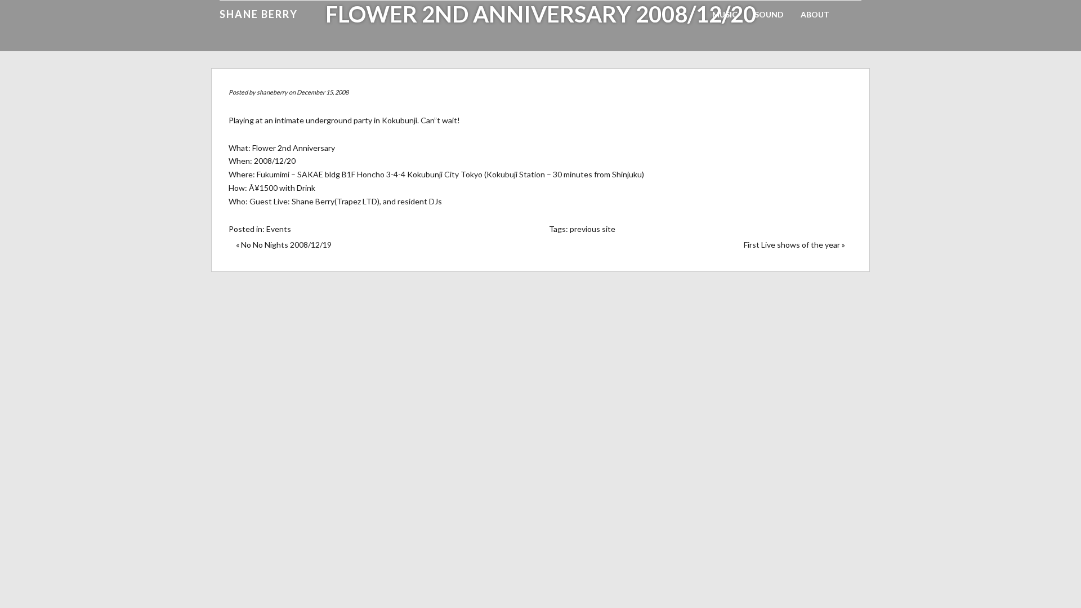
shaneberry (272, 92)
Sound (769, 14)
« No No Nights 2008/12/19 (284, 244)
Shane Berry (259, 14)
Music (725, 14)
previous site (592, 229)
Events (278, 229)
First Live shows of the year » (794, 244)
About (815, 14)
